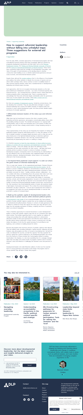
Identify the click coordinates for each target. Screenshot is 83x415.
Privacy (67, 412)
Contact (61, 3)
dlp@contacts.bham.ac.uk (30, 388)
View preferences (75, 409)
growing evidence (27, 78)
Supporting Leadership (18, 41)
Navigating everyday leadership (8, 309)
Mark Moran (66, 319)
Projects (46, 3)
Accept (54, 409)
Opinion (26, 304)
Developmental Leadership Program (11, 315)
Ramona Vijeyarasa (48, 327)
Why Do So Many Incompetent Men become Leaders (31, 167)
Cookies (63, 412)
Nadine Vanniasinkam (49, 330)
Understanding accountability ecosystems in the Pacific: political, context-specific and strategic (31, 312)
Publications (38, 3)
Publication (7, 304)
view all (77, 273)
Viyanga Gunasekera (48, 328)
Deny (65, 409)
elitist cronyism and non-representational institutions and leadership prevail (26, 98)
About (23, 3)
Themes (30, 3)
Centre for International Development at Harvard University (27, 68)
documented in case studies (16, 199)
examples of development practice (23, 103)
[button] (80, 398)
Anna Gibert (67, 57)
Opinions (53, 3)
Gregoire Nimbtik (28, 322)
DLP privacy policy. (10, 367)
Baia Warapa (73, 319)
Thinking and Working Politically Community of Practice (36, 66)
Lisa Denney (27, 321)
